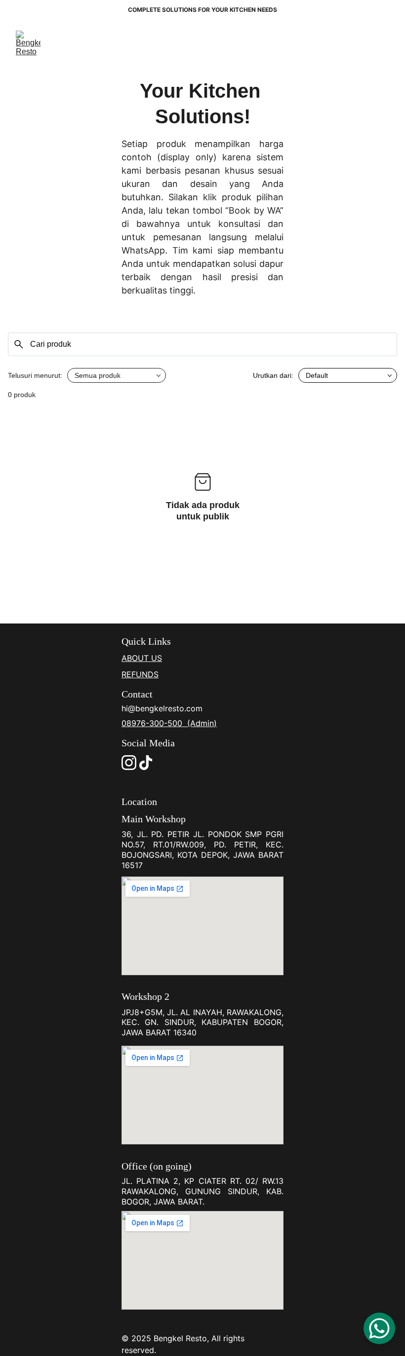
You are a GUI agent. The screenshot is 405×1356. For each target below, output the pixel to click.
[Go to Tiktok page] (145, 762)
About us (142, 658)
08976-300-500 (153, 723)
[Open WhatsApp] (379, 1328)
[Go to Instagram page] (129, 762)
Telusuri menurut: (35, 375)
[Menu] (383, 42)
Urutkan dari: (273, 375)
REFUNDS (140, 674)
